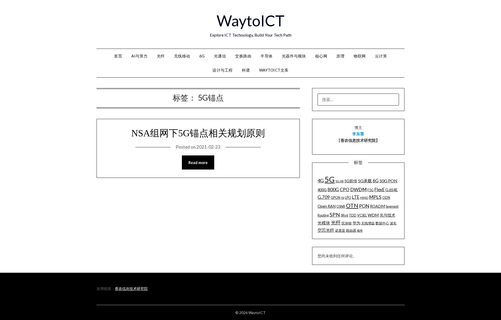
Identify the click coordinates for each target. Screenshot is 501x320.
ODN (386, 197)
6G (202, 56)
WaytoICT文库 (274, 70)
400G (322, 190)
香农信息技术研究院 (131, 288)
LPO (348, 197)
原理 (340, 56)
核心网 (321, 56)
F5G (370, 190)
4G (321, 180)
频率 (360, 230)
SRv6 (344, 215)
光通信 (220, 56)
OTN (352, 205)
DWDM (358, 189)
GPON (335, 197)
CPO (344, 189)
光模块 (324, 222)
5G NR (340, 181)
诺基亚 (340, 230)
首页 (118, 56)
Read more (198, 162)
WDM (373, 214)
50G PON (388, 180)
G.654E (391, 190)
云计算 (381, 56)
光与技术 (387, 215)
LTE (355, 197)
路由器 (351, 230)
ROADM (377, 206)
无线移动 (182, 56)
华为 (356, 223)
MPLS (375, 197)
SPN (335, 214)
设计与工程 (222, 70)
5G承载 (365, 180)
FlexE (379, 189)
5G (330, 179)
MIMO (364, 197)
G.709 (324, 197)
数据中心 (382, 223)
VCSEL (362, 215)
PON (364, 206)
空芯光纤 (326, 230)
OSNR (340, 206)
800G (333, 189)
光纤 (161, 56)
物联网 (360, 56)
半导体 (266, 56)
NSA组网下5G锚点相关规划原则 (198, 133)
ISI (342, 197)
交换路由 (243, 56)
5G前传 (350, 181)
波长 (393, 223)
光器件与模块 (294, 56)
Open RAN (327, 206)
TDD (352, 215)
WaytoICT (250, 20)
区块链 (347, 223)
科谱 (246, 70)
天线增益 (368, 223)
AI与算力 (139, 56)
